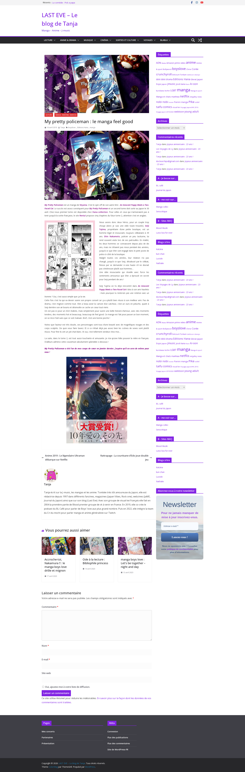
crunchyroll (164, 74)
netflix (184, 96)
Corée (195, 69)
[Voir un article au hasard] (200, 40)
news (200, 97)
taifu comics (164, 107)
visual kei (176, 107)
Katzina (159, 249)
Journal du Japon (163, 190)
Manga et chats (163, 96)
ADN (158, 62)
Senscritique (161, 211)
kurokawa (160, 91)
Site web (46, 673)
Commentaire (50, 606)
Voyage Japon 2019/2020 (165, 112)
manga (92, 127)
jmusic (171, 84)
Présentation (48, 743)
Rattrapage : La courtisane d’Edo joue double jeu (124, 457)
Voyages (148, 40)
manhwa (175, 96)
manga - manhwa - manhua (66, 115)
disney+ (197, 75)
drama (169, 79)
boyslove (72, 127)
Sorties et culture (126, 40)
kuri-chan (160, 254)
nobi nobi (162, 102)
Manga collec (162, 206)
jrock (178, 84)
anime (191, 62)
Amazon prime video (175, 63)
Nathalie (160, 263)
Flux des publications (117, 737)
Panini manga (181, 102)
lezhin (167, 91)
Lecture (48, 40)
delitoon (190, 75)
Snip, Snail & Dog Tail (62, 2)
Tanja (62, 127)
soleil (197, 102)
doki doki (160, 79)
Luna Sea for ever (164, 232)
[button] (54, 40)
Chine (188, 69)
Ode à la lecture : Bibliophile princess (95, 561)
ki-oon (194, 84)
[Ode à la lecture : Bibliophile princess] (97, 538)
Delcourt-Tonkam (179, 74)
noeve (171, 102)
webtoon (179, 111)
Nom (45, 645)
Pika (191, 102)
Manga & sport (196, 91)
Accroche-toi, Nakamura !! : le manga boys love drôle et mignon (56, 565)
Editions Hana (82, 127)
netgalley (193, 97)
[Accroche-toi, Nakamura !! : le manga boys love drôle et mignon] (59, 538)
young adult (191, 111)
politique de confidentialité (180, 549)
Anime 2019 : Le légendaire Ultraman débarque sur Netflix (65, 457)
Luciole (159, 258)
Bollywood (167, 69)
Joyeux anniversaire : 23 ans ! (180, 144)
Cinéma (104, 40)
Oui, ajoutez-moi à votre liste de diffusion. (67, 686)
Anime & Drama (68, 40)
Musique (88, 40)
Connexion (112, 731)
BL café (159, 185)
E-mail (46, 659)
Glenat (194, 79)
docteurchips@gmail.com (167, 161)
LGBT (173, 90)
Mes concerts (48, 731)
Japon (164, 84)
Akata (164, 63)
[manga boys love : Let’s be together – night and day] (135, 538)
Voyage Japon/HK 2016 (189, 107)
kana (183, 84)
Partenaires (47, 737)
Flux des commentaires (118, 743)
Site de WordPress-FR (117, 749)
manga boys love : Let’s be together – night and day (133, 563)
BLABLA (164, 40)
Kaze (188, 84)
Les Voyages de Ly (164, 149)
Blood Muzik (162, 228)
